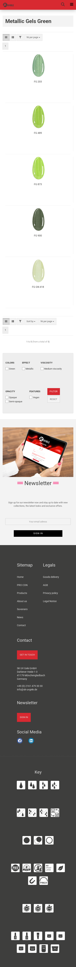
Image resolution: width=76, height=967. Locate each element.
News (20, 617)
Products (22, 593)
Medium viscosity (53, 368)
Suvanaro (22, 609)
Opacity (10, 391)
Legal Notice (50, 601)
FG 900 (38, 235)
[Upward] (69, 962)
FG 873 (38, 184)
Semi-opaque (15, 401)
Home (20, 577)
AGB (45, 585)
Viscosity (46, 362)
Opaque (13, 397)
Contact (21, 625)
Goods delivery (51, 577)
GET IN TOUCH (27, 654)
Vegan (36, 397)
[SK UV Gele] (7, 5)
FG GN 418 (38, 286)
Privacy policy (50, 593)
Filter (54, 391)
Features (34, 391)
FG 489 (38, 132)
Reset (53, 399)
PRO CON (22, 585)
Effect (26, 362)
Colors (9, 362)
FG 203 (38, 81)
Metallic (30, 368)
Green (12, 368)
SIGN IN (24, 717)
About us (22, 601)
